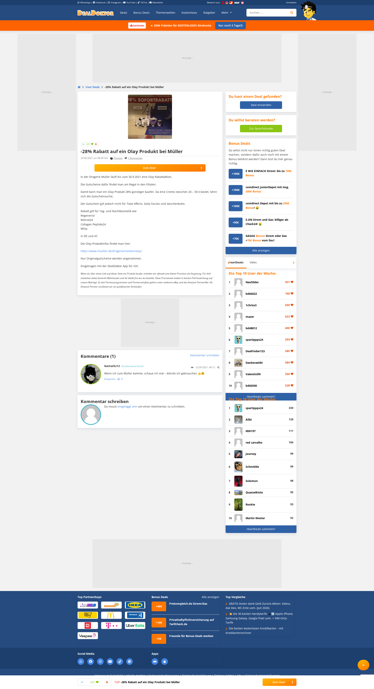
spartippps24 (254, 339)
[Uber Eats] (135, 625)
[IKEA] (135, 604)
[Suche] (291, 13)
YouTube (130, 2)
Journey (251, 454)
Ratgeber (209, 12)
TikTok (143, 2)
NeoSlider (252, 282)
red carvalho (254, 442)
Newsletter (157, 2)
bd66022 (251, 294)
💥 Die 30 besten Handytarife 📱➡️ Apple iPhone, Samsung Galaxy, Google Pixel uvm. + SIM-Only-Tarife (259, 618)
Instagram (116, 2)
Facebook (101, 2)
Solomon (252, 481)
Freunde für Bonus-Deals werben (191, 636)
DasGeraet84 (254, 362)
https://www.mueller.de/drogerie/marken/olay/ (111, 251)
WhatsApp (85, 2)
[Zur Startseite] (309, 10)
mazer (250, 316)
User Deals (93, 87)
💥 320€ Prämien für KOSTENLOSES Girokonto (180, 25)
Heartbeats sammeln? (261, 396)
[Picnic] (88, 625)
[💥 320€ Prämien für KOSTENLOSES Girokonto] (137, 25)
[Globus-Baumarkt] (111, 604)
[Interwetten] (88, 615)
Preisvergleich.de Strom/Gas (188, 603)
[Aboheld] (88, 604)
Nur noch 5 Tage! (229, 25)
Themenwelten (165, 12)
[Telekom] (111, 625)
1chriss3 (251, 305)
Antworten (110, 379)
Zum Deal (149, 168)
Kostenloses (189, 12)
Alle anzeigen (261, 250)
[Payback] (135, 615)
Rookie (250, 504)
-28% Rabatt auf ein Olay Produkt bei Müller (147, 682)
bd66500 (251, 385)
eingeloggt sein (127, 406)
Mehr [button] (225, 12)
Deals (123, 12)
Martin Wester (255, 518)
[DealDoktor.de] (96, 13)
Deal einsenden (261, 105)
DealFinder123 (255, 351)
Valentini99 (253, 374)
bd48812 (251, 328)
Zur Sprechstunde (261, 128)
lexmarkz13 (124, 366)
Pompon (118, 158)
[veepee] (88, 635)
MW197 (251, 431)
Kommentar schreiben (204, 355)
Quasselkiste (254, 492)
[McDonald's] (111, 615)
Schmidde (252, 466)
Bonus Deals (141, 12)
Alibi (249, 419)
